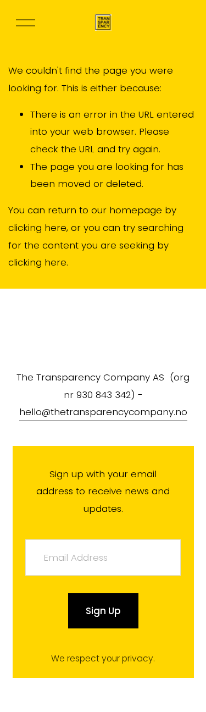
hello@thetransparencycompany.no (103, 411)
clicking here (37, 227)
